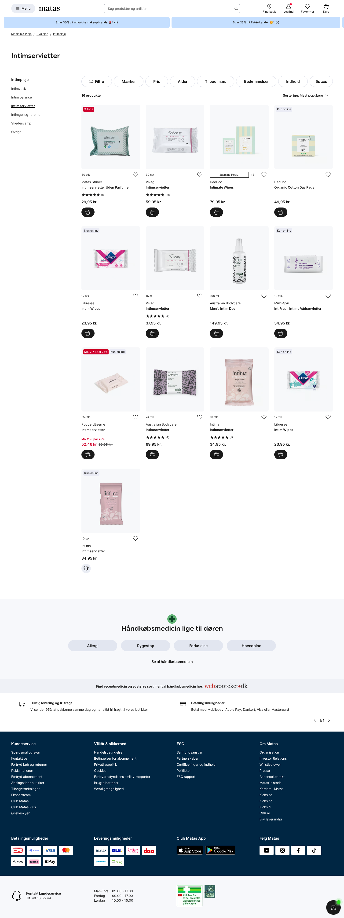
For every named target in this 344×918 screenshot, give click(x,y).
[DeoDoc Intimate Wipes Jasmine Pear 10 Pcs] (239, 161)
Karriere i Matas (271, 789)
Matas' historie (271, 783)
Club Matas (20, 801)
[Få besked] (86, 568)
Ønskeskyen (20, 813)
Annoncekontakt (272, 777)
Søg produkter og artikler (127, 9)
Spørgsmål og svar (25, 752)
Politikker (184, 770)
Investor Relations (273, 758)
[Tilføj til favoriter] (135, 174)
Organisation (269, 752)
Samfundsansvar (189, 752)
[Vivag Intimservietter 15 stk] (175, 282)
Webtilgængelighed (109, 789)
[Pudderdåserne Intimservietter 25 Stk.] (110, 403)
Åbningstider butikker (27, 783)
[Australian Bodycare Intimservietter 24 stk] (175, 403)
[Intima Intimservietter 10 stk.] (239, 403)
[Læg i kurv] (88, 212)
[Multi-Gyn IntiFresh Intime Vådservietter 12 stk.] (303, 282)
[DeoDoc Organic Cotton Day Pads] (303, 161)
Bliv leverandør (271, 819)
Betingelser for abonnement (115, 758)
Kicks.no (266, 801)
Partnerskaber (187, 758)
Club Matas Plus (23, 807)
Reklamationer (22, 770)
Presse (265, 770)
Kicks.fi (265, 807)
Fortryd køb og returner (29, 764)
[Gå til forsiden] (49, 8)
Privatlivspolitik (105, 764)
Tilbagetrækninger (25, 789)
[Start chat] (333, 907)
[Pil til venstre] (314, 720)
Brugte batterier (106, 783)
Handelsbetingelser (109, 752)
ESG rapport (186, 777)
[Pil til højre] (340, 22)
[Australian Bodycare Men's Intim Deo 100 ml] (239, 282)
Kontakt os (19, 758)
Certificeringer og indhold (196, 764)
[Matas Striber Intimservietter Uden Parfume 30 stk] (110, 161)
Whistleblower (270, 764)
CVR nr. (265, 813)
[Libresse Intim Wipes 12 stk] (110, 282)
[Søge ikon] (236, 8)
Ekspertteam (21, 795)
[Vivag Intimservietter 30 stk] (175, 161)
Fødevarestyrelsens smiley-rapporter (122, 777)
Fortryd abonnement (26, 777)
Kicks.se (266, 795)
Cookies (100, 770)
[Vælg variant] (216, 212)
